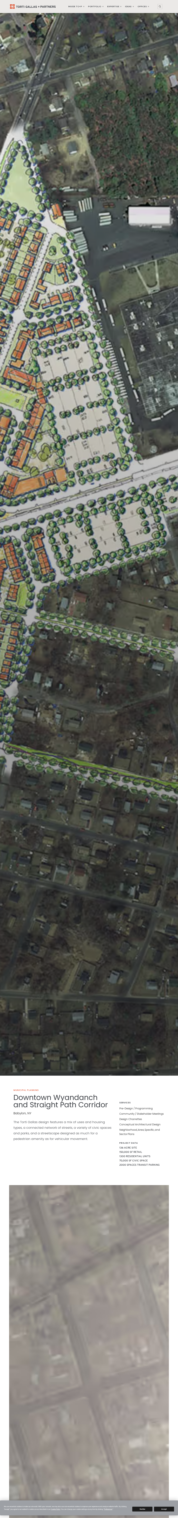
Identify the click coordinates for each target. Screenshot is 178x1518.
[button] (76, 6)
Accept (164, 1509)
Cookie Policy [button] (55, 1509)
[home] (33, 6)
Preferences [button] (108, 1509)
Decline (142, 1509)
